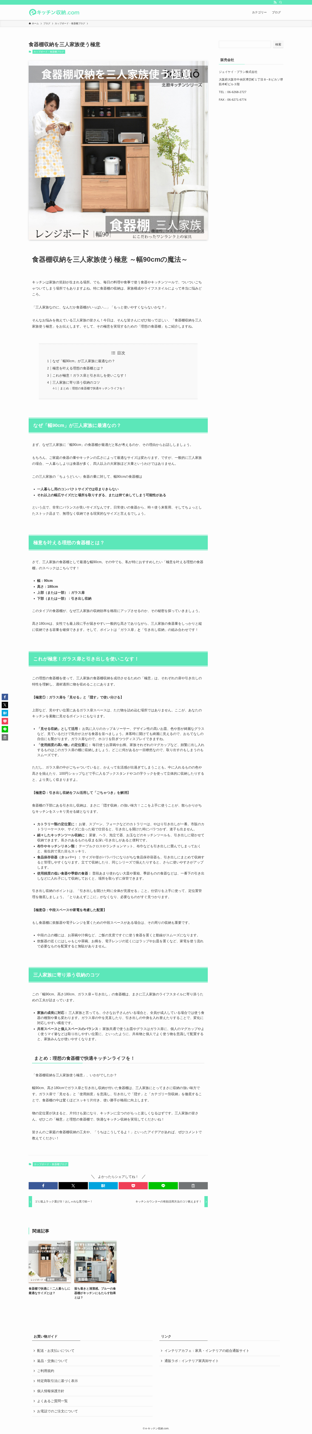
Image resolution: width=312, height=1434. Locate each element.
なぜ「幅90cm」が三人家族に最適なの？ (83, 361)
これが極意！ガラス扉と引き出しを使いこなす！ (89, 375)
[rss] (275, 2)
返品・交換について (52, 1361)
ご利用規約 (45, 1371)
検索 (278, 44)
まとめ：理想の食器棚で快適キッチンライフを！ (92, 388)
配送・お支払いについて (55, 1350)
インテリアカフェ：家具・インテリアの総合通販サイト (206, 1350)
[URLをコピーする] (193, 1185)
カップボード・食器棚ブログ (49, 51)
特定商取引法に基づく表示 (57, 1381)
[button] (43, 1185)
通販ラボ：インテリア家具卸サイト (191, 1361)
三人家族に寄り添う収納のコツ (76, 382)
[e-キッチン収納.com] (54, 12)
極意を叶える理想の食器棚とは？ (77, 368)
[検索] (280, 2)
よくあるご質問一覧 (52, 1401)
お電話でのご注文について (57, 1411)
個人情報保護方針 (50, 1391)
